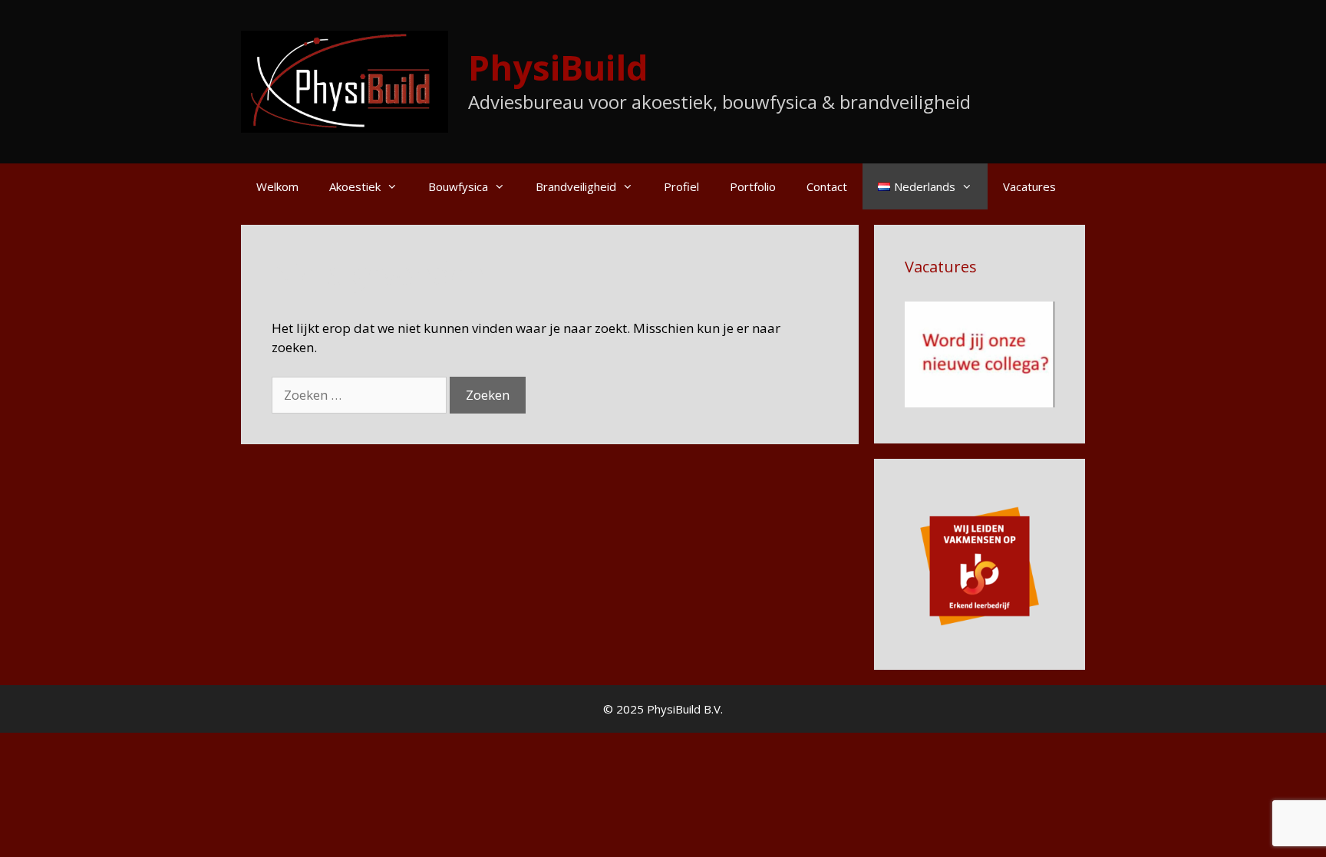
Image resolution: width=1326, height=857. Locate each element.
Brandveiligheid (576, 186)
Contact (826, 186)
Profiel (681, 186)
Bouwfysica (458, 186)
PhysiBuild (558, 67)
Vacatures (1029, 186)
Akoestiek (355, 186)
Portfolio (753, 186)
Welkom (277, 186)
